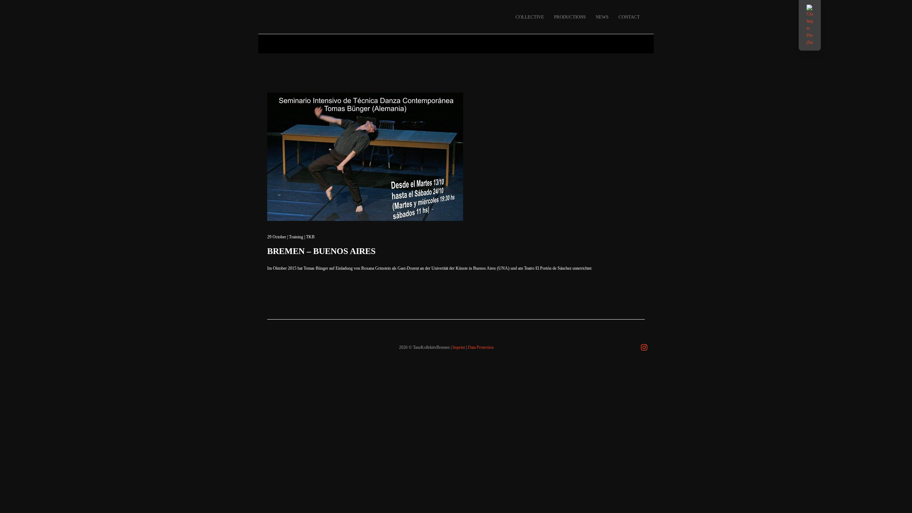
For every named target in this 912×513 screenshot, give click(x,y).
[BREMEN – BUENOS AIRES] (365, 157)
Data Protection (481, 347)
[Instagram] (644, 347)
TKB (310, 236)
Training (296, 236)
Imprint (458, 347)
